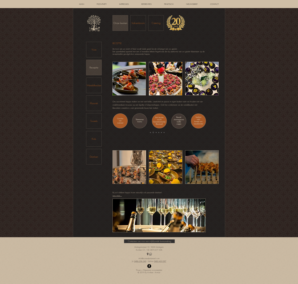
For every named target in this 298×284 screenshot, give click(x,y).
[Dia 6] (164, 132)
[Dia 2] (153, 132)
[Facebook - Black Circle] (149, 266)
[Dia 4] (158, 132)
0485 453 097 (160, 261)
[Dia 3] (156, 132)
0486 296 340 (140, 261)
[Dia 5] (161, 132)
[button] (149, 272)
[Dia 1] (150, 132)
